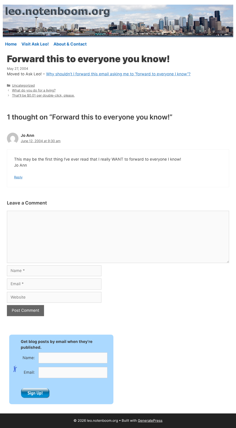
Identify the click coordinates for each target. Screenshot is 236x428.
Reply (18, 177)
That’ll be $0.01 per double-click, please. (43, 95)
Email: (29, 372)
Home (11, 44)
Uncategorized (23, 85)
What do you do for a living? (34, 90)
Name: (29, 357)
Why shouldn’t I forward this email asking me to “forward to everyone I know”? (118, 74)
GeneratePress (150, 420)
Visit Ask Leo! (35, 44)
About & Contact (70, 44)
